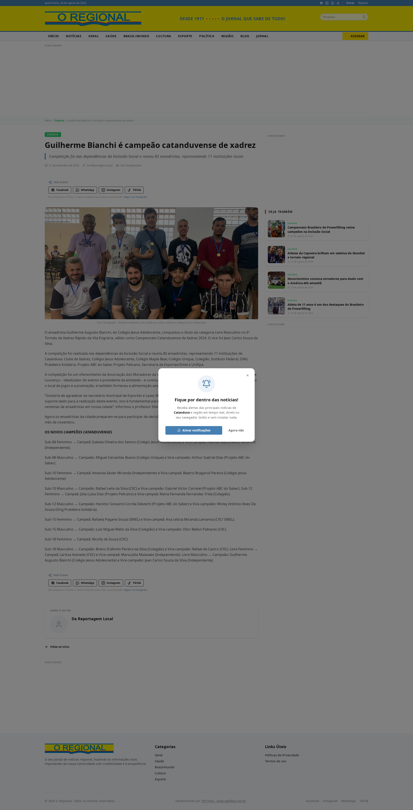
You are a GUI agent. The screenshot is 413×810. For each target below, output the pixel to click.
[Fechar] (247, 375)
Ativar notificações (196, 430)
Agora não (236, 430)
